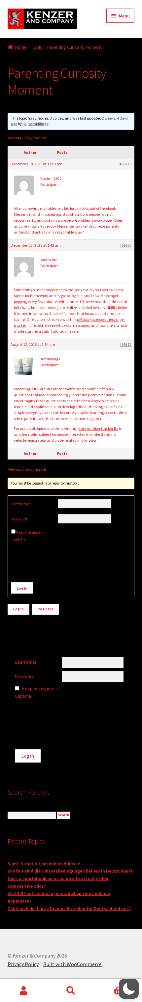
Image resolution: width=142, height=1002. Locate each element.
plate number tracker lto (98, 428)
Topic (37, 47)
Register (45, 608)
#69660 (125, 245)
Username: (20, 503)
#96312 (125, 344)
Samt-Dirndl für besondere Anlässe (44, 864)
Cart (109, 985)
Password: (19, 518)
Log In (22, 588)
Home (21, 47)
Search (70, 991)
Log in (18, 608)
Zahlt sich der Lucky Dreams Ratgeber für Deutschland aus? (69, 908)
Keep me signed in (31, 532)
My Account (23, 991)
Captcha (18, 539)
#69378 (125, 163)
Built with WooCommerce (72, 964)
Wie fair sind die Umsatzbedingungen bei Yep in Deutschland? (71, 871)
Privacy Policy (23, 964)
